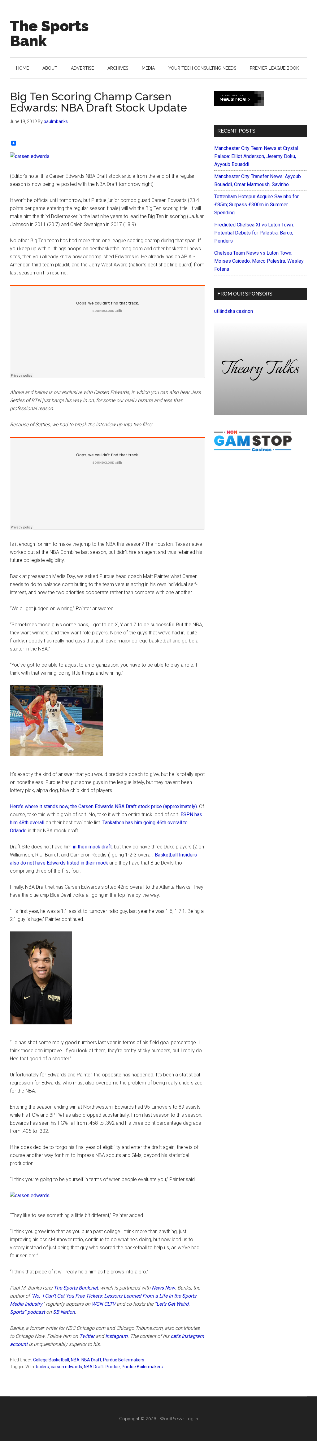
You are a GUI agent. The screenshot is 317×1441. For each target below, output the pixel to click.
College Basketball (51, 1359)
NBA (75, 1359)
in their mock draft (92, 847)
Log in (191, 1418)
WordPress (171, 1418)
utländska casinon (233, 311)
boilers (42, 1366)
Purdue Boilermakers (123, 1359)
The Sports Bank (49, 33)
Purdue (113, 1366)
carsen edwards (66, 1366)
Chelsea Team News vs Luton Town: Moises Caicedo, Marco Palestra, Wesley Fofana (259, 261)
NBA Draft (91, 1359)
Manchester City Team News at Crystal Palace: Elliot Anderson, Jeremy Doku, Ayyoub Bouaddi (256, 156)
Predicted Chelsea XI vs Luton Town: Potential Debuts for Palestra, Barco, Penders (254, 233)
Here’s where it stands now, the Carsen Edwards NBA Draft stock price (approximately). (104, 806)
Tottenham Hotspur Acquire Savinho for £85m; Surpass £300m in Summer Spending (256, 205)
